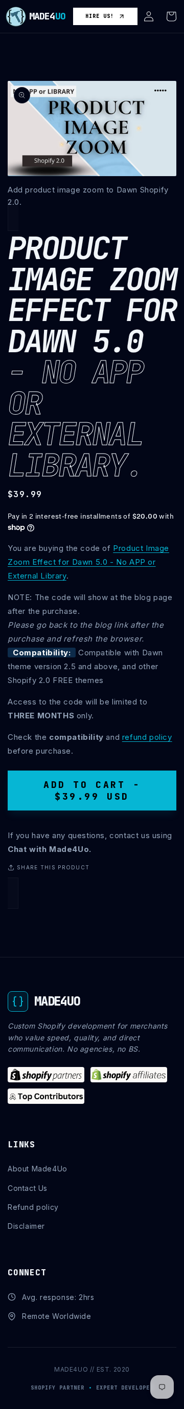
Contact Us (28, 1188)
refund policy (147, 737)
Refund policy (33, 1207)
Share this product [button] (53, 867)
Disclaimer (26, 1226)
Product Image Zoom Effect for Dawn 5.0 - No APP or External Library (88, 562)
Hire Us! (99, 16)
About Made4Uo (37, 1168)
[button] (148, 16)
